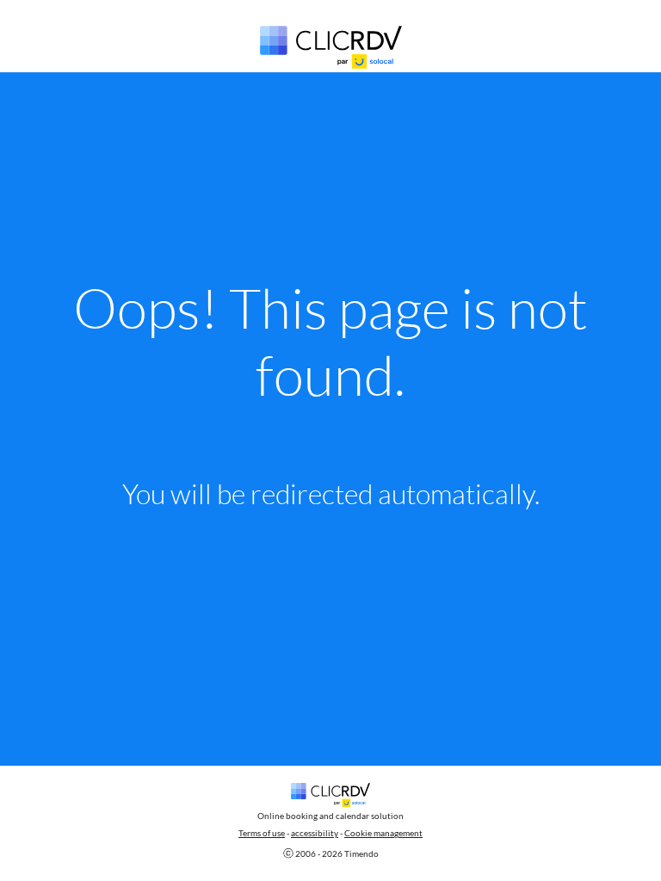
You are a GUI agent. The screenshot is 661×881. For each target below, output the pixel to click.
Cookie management (383, 833)
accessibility (314, 833)
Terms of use (261, 833)
